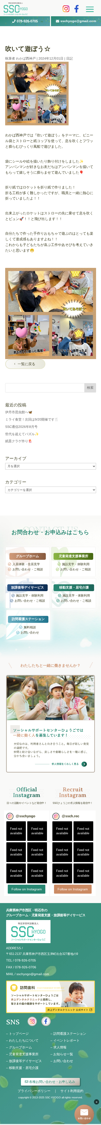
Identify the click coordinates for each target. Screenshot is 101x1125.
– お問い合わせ (61, 1061)
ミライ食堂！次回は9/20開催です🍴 (31, 419)
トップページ (19, 1033)
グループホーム (20, 1047)
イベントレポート (66, 1040)
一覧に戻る (26, 364)
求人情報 (59, 1047)
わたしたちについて (24, 1040)
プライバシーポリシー (34, 1091)
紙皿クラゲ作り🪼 (18, 441)
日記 (69, 58)
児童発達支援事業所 (24, 1054)
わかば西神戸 (26, 58)
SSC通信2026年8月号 (21, 427)
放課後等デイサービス (25, 1061)
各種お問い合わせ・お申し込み (52, 1082)
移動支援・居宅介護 (24, 1068)
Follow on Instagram (27, 889)
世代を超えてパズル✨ (22, 434)
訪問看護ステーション (69, 1033)
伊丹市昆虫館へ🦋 (18, 412)
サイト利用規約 (71, 1091)
